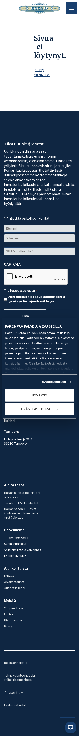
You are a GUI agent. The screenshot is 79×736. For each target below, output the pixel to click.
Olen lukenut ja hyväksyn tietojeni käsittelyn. (36, 299)
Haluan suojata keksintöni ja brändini (22, 495)
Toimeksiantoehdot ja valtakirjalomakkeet (19, 678)
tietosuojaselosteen (45, 297)
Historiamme (13, 620)
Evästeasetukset (54, 382)
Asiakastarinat (14, 582)
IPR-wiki (9, 576)
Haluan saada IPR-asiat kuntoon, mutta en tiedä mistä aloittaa (21, 513)
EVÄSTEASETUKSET (37, 409)
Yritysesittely (13, 608)
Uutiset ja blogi (14, 588)
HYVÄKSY (39, 395)
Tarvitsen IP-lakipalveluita (22, 503)
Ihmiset (9, 614)
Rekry (8, 626)
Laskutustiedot (15, 705)
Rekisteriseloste (16, 663)
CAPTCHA (12, 264)
